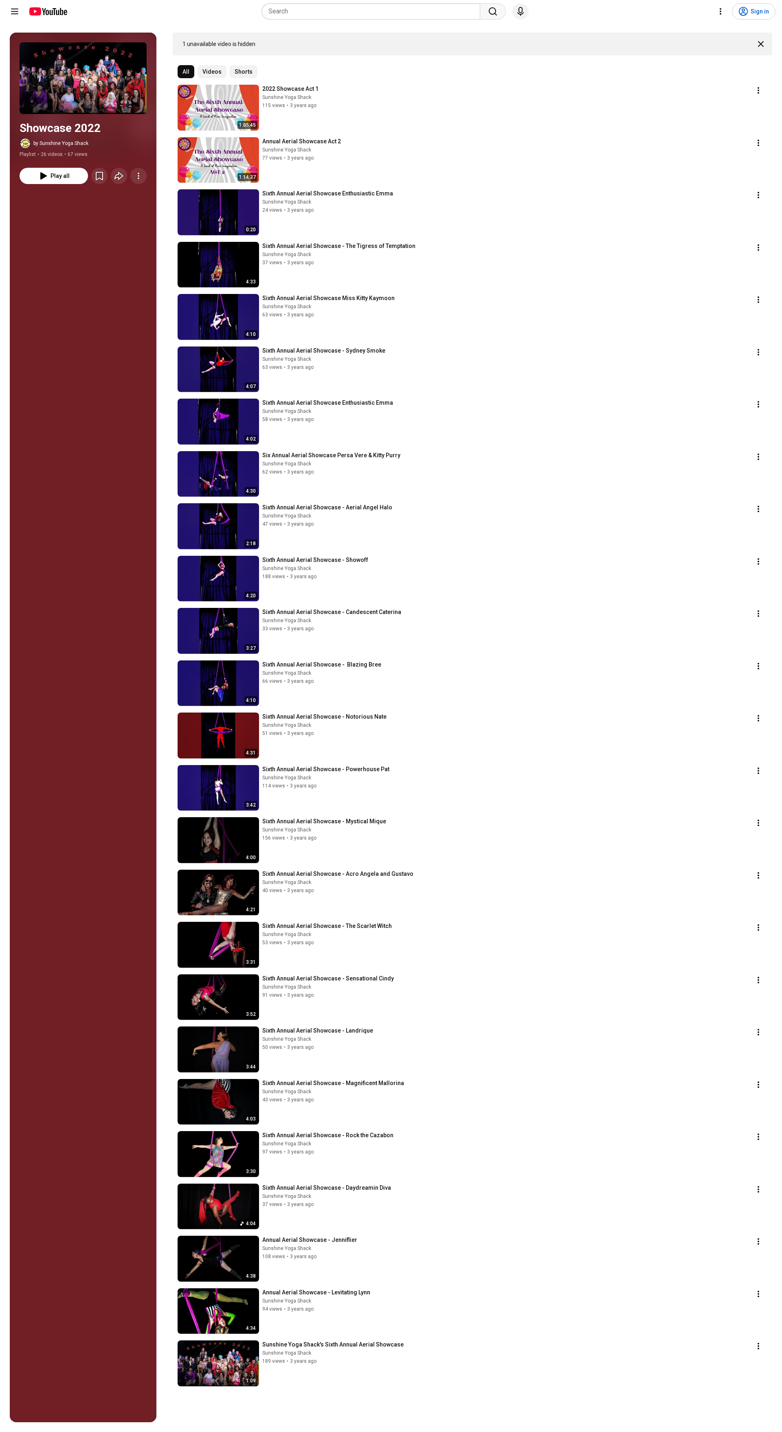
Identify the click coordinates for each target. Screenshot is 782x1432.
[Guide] (15, 11)
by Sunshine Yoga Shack (60, 143)
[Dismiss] (761, 44)
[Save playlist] (99, 176)
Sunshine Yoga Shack (286, 97)
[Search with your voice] (520, 11)
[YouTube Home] (48, 11)
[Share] (119, 176)
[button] (83, 78)
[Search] (493, 11)
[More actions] (138, 176)
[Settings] (720, 11)
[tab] (186, 71)
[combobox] (373, 11)
